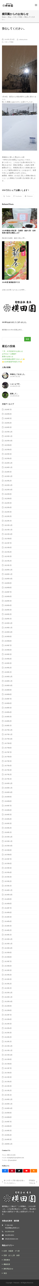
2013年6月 (8, 966)
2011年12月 (8, 1046)
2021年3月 (8, 556)
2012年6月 (8, 1019)
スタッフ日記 (8, 42)
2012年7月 (8, 1015)
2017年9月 (8, 743)
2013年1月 (8, 988)
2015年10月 (8, 846)
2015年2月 (8, 881)
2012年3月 (8, 1033)
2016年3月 (8, 823)
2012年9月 (8, 1006)
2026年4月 (8, 423)
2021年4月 (8, 552)
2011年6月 (8, 1073)
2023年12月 (8, 476)
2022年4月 (8, 507)
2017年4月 (8, 765)
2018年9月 (8, 690)
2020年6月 (8, 596)
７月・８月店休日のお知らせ (12, 351)
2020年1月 (8, 619)
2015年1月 (8, 886)
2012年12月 (8, 992)
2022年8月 (8, 498)
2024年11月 (8, 467)
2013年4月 (8, 975)
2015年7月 (8, 859)
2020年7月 (8, 592)
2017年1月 (8, 779)
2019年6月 (8, 650)
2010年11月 (8, 1104)
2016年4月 (8, 819)
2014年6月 (8, 912)
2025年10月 (8, 441)
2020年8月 (8, 587)
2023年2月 (8, 481)
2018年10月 (8, 685)
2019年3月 (8, 663)
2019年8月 (8, 641)
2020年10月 (8, 579)
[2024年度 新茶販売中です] (15, 260)
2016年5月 (8, 814)
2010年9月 (8, 1113)
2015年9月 (8, 850)
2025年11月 (8, 436)
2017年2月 (8, 774)
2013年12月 (8, 939)
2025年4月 (8, 458)
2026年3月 (8, 427)
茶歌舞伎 (7, 1260)
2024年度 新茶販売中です (11, 282)
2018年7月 (8, 699)
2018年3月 (8, 717)
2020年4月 (8, 605)
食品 (5, 1273)
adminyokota (23, 39)
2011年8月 (8, 1064)
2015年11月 (8, 841)
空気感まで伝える (31, 1182)
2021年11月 (8, 530)
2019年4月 (8, 659)
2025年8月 (8, 445)
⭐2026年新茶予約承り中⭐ (12, 362)
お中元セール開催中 (9, 354)
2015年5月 (8, 868)
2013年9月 (8, 952)
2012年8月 (8, 1010)
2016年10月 (8, 792)
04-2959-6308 (9, 1231)
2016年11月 (8, 788)
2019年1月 (8, 672)
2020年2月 (8, 614)
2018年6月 (8, 703)
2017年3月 (8, 770)
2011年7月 (8, 1068)
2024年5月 (8, 472)
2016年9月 (8, 797)
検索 (27, 339)
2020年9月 (8, 583)
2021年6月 (8, 547)
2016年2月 (8, 828)
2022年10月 (8, 490)
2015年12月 (8, 837)
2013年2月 (8, 984)
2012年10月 (8, 1001)
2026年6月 (8, 414)
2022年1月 (8, 521)
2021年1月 (8, 565)
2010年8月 (8, 1117)
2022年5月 (8, 503)
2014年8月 (8, 903)
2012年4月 (8, 1028)
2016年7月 (8, 806)
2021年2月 (8, 561)
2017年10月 (8, 739)
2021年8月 (8, 538)
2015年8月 (8, 854)
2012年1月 (8, 1041)
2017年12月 (8, 730)
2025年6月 (8, 449)
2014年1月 (8, 935)
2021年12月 (8, 525)
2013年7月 (8, 961)
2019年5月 (8, 654)
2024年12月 (8, 463)
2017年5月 (8, 761)
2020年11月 (8, 574)
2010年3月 (8, 1139)
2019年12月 (8, 623)
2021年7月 (8, 543)
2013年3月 (8, 979)
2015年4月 (8, 872)
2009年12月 (8, 1144)
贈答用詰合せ (8, 1269)
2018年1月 (8, 725)
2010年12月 (8, 1099)
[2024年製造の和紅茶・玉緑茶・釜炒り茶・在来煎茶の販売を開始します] (19, 218)
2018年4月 (8, 712)
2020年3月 (8, 610)
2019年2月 (8, 668)
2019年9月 (8, 636)
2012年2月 (8, 1037)
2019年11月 (8, 627)
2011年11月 (8, 1050)
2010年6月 (8, 1126)
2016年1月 (8, 832)
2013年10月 (8, 948)
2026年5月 (8, 418)
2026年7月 (8, 409)
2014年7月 (8, 908)
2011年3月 (8, 1086)
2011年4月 (8, 1081)
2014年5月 (8, 917)
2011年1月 (8, 1095)
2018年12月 (8, 676)
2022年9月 (8, 494)
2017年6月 (8, 757)
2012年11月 (8, 997)
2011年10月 (8, 1055)
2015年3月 (8, 877)
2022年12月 (8, 485)
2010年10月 (8, 1108)
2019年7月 (8, 645)
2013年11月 (8, 943)
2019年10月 (8, 632)
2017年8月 (8, 748)
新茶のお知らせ (7, 356)
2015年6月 (8, 863)
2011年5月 (8, 1077)
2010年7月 (8, 1122)
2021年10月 (8, 534)
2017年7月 (8, 752)
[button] (36, 5)
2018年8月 (8, 694)
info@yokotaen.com (11, 1239)
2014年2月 (8, 930)
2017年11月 (8, 734)
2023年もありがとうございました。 (15, 322)
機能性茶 (7, 1264)
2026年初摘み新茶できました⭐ (13, 359)
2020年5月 (8, 601)
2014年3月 (8, 926)
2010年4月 (8, 1135)
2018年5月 (8, 708)
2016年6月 (8, 810)
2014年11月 (8, 890)
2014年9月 (8, 899)
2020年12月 (8, 570)
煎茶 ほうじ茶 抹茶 (12, 1255)
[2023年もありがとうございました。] (19, 306)
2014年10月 (8, 895)
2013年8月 (8, 957)
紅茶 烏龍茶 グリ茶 (12, 1251)
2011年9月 (8, 1059)
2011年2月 (8, 1090)
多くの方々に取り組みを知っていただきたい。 (13, 1182)
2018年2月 (8, 721)
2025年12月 (8, 432)
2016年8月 (8, 801)
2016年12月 (8, 783)
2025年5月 (8, 454)
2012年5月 (8, 1024)
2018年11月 (8, 681)
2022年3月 (8, 512)
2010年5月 (8, 1130)
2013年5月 (8, 970)
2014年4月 (8, 921)
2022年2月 (8, 516)
